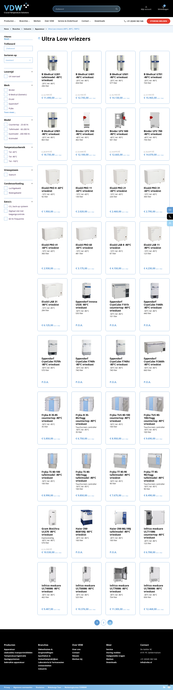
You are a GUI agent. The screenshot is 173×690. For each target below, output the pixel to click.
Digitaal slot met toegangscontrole (16, 213)
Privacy (7, 687)
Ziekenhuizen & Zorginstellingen (45, 651)
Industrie (42, 669)
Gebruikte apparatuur (14, 662)
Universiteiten (44, 665)
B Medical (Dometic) (18, 94)
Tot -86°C (13, 156)
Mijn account (146, 9)
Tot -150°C (13, 161)
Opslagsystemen (11, 659)
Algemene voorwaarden (22, 687)
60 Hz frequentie (16, 219)
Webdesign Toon (54, 687)
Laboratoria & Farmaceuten (51, 662)
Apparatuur (9, 649)
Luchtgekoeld (15, 188)
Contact (75, 652)
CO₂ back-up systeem (18, 206)
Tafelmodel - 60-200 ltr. (19, 129)
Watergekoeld (15, 193)
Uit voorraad (14, 76)
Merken (109, 659)
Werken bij (77, 659)
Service (109, 649)
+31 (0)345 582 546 (135, 21)
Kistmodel (13, 138)
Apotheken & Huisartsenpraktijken (48, 657)
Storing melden (158, 21)
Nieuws (75, 656)
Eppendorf (13, 103)
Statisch (12, 174)
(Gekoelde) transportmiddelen (18, 652)
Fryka (11, 108)
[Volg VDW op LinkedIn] (164, 687)
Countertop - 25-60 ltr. (19, 124)
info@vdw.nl (146, 662)
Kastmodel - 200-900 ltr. (19, 134)
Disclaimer (40, 687)
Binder (12, 90)
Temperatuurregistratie (15, 656)
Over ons (76, 649)
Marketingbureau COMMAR (76, 687)
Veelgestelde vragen (115, 656)
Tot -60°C (13, 152)
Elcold (11, 99)
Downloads (111, 662)
